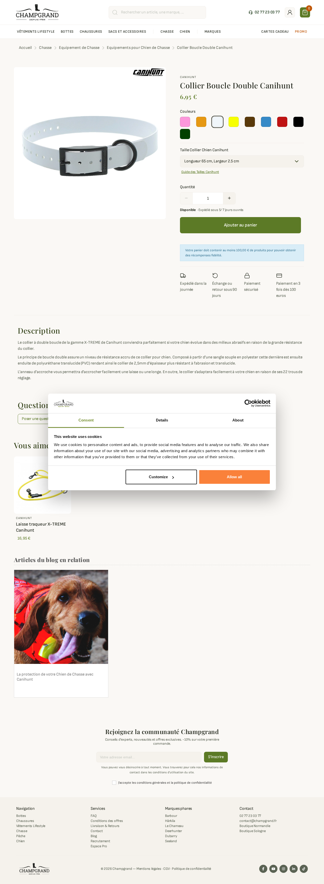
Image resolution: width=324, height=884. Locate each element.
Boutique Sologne (252, 831)
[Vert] (185, 134)
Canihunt (188, 77)
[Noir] (298, 122)
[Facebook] (263, 869)
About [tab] (238, 420)
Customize (158, 477)
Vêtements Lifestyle (30, 826)
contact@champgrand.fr (258, 821)
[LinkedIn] (294, 869)
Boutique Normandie (254, 826)
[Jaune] (234, 122)
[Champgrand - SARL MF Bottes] (37, 12)
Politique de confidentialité (191, 869)
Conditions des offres (107, 821)
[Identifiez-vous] (290, 12)
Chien (20, 841)
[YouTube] (273, 869)
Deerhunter (173, 831)
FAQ (93, 816)
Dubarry (171, 836)
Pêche (20, 836)
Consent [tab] (86, 420)
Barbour (171, 816)
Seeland (171, 841)
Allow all (234, 477)
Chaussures (25, 821)
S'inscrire (216, 757)
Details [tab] (162, 420)
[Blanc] (217, 122)
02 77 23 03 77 (250, 816)
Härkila (170, 821)
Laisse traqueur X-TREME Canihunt (41, 527)
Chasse (21, 831)
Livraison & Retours (105, 826)
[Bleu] (266, 122)
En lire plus (29, 690)
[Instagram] (283, 869)
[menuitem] (36, 32)
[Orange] (201, 122)
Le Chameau (174, 826)
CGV (166, 869)
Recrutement (100, 841)
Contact (97, 831)
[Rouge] (282, 122)
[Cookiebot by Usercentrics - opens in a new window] (248, 403)
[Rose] (185, 122)
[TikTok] (304, 869)
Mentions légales (148, 869)
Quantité (187, 187)
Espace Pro (99, 846)
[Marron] (250, 122)
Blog (94, 836)
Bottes (21, 816)
